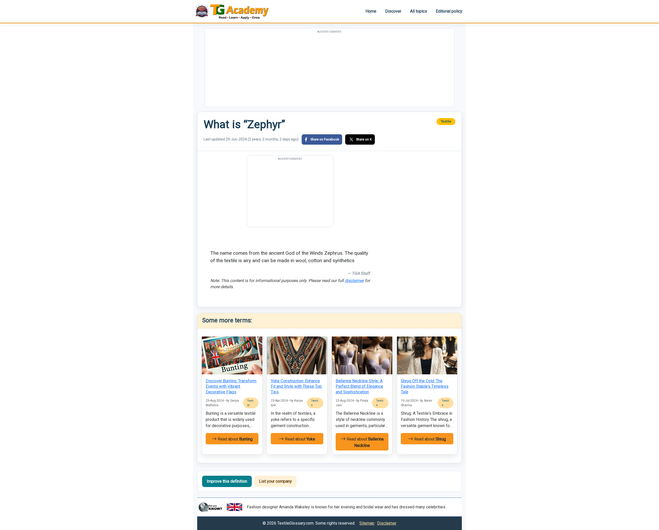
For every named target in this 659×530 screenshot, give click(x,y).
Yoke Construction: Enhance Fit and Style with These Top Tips (296, 386)
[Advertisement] (329, 71)
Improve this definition (227, 481)
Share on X (364, 139)
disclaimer (354, 280)
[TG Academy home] (234, 11)
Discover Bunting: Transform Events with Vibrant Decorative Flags (231, 386)
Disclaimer (386, 523)
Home (371, 11)
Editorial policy (449, 11)
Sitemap (366, 523)
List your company (275, 481)
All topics (418, 11)
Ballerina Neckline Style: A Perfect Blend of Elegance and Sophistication (359, 386)
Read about (235, 439)
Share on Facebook (324, 139)
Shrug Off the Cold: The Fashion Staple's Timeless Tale (424, 386)
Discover (393, 11)
